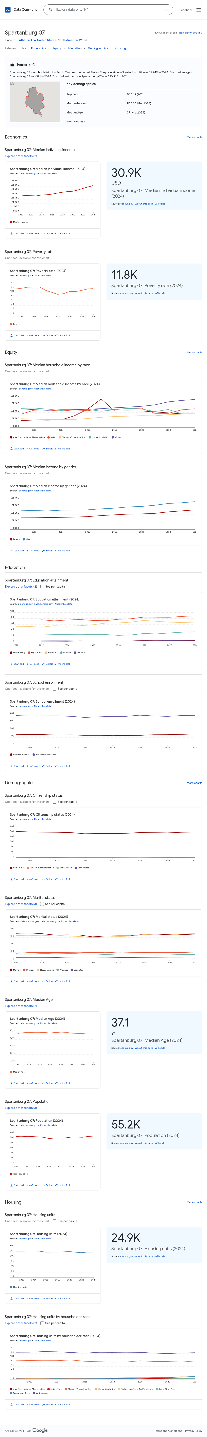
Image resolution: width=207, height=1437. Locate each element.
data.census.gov (28, 173)
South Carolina (26, 40)
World (83, 40)
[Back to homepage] (8, 10)
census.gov (126, 203)
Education (74, 48)
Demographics (98, 48)
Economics (38, 48)
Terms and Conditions (168, 1431)
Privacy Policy (193, 1431)
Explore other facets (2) (21, 156)
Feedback (186, 10)
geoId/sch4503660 (190, 32)
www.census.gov (76, 121)
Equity (57, 48)
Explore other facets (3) (21, 904)
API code (34, 233)
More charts (194, 137)
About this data (49, 173)
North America (68, 40)
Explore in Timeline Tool (58, 233)
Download (19, 233)
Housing (120, 48)
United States (46, 40)
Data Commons (25, 10)
